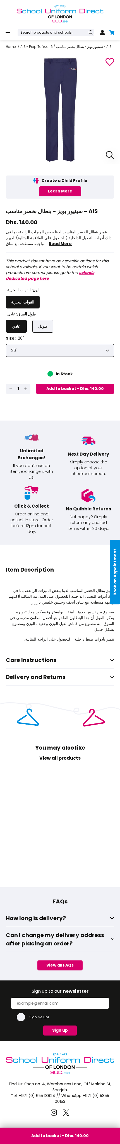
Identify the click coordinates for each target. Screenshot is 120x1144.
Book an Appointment (115, 572)
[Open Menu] (9, 32)
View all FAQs (60, 965)
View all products (60, 758)
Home (11, 46)
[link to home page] (60, 1074)
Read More (60, 243)
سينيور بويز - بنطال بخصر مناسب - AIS (84, 46)
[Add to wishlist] (109, 62)
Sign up (60, 1030)
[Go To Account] (102, 32)
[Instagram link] (54, 1113)
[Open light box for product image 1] (108, 155)
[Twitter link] (66, 1113)
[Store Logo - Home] (60, 14)
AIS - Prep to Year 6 (36, 46)
